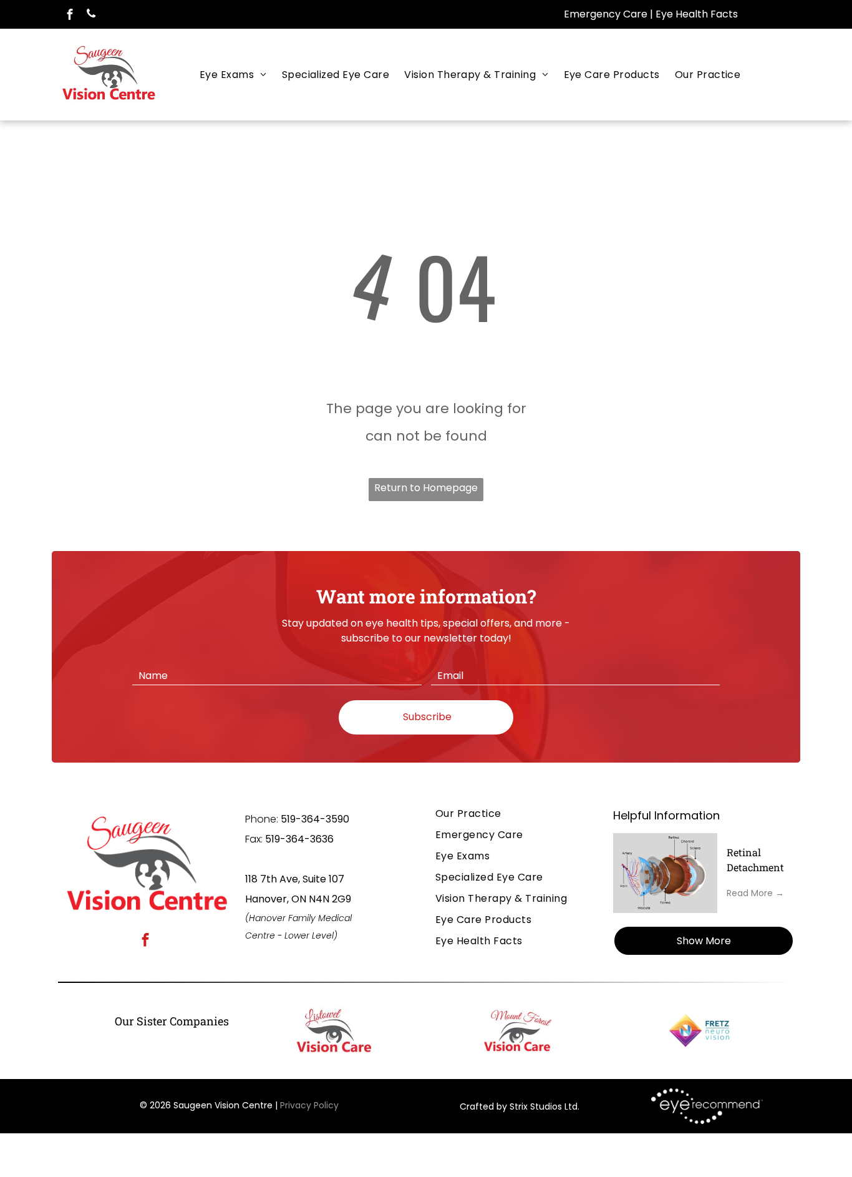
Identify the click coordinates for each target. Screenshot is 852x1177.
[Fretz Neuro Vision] (701, 1030)
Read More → (755, 893)
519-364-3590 (315, 819)
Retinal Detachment (755, 860)
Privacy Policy (309, 1105)
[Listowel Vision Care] (334, 1030)
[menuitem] (233, 75)
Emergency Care (605, 14)
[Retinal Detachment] (665, 873)
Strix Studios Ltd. (544, 1106)
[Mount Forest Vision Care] (517, 1030)
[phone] (90, 16)
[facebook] (69, 16)
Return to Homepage (426, 488)
